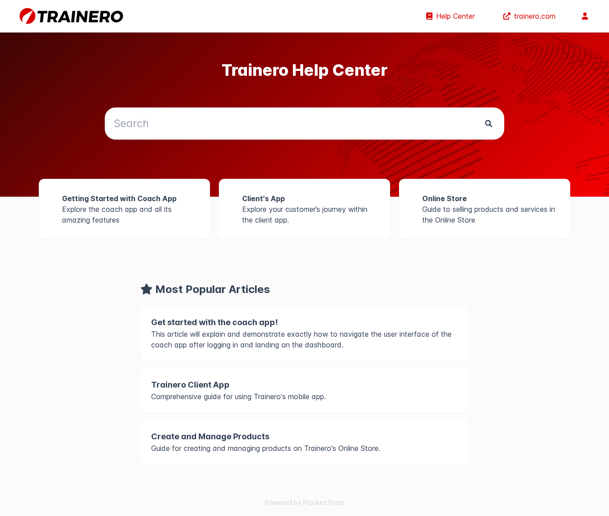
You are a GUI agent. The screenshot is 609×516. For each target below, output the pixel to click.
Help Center (455, 16)
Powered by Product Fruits (305, 502)
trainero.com (535, 16)
